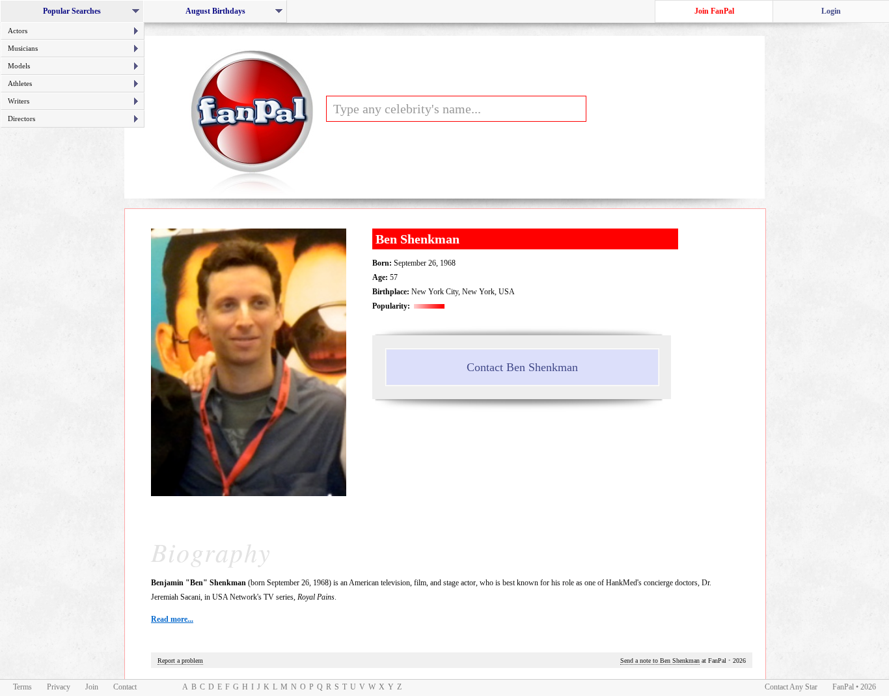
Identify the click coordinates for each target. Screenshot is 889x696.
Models (19, 66)
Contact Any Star (791, 686)
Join (91, 686)
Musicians (23, 48)
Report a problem (180, 660)
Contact (125, 686)
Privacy (58, 686)
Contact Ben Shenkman (522, 367)
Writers (18, 101)
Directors (21, 118)
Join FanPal (714, 11)
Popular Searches (76, 15)
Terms (22, 686)
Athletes (20, 83)
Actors (17, 31)
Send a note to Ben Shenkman (660, 660)
